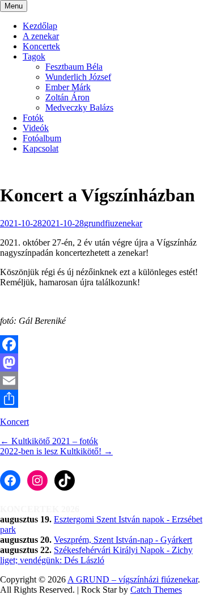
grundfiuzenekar (113, 223)
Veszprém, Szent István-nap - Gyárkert (123, 540)
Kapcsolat (40, 148)
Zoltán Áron (67, 97)
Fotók (33, 118)
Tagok (34, 56)
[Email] (102, 381)
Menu (14, 6)
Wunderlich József (78, 77)
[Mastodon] (102, 362)
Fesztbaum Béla (74, 66)
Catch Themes (156, 589)
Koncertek (41, 46)
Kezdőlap (40, 26)
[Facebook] (102, 344)
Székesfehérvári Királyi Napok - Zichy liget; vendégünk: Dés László (96, 555)
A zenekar (41, 36)
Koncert (14, 422)
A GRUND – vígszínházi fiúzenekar (132, 579)
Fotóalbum (42, 138)
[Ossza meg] (102, 399)
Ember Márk (68, 87)
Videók (36, 128)
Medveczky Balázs (79, 107)
